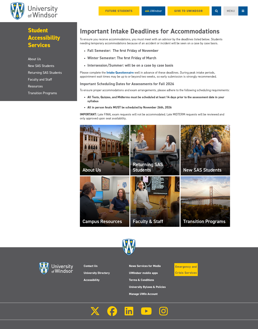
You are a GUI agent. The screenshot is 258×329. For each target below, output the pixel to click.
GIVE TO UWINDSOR (188, 11)
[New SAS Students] (205, 150)
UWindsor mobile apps (143, 273)
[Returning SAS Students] (155, 150)
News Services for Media (145, 266)
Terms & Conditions (141, 280)
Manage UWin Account (143, 294)
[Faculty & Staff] (155, 201)
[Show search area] (216, 11)
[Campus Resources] (104, 201)
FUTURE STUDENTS (119, 11)
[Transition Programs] (205, 201)
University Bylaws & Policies (147, 287)
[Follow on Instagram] (163, 314)
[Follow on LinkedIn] (129, 314)
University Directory (97, 273)
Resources (35, 86)
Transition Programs (42, 93)
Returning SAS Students (45, 72)
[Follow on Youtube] (146, 314)
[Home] (34, 11)
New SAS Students (41, 66)
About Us (34, 59)
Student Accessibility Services (44, 37)
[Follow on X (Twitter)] (95, 314)
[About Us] (104, 150)
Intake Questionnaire (120, 73)
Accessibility (92, 280)
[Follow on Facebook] (112, 314)
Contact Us (90, 266)
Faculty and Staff (40, 79)
